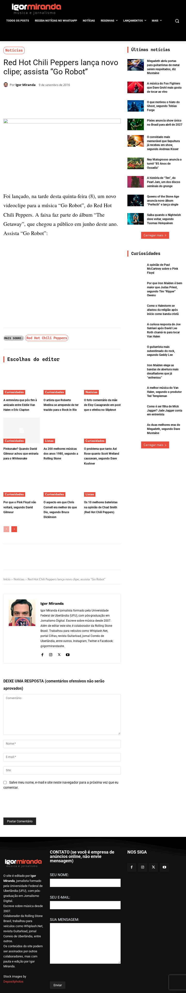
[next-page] (14, 529)
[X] (59, 97)
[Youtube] (68, 654)
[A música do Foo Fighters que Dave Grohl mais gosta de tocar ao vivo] (135, 87)
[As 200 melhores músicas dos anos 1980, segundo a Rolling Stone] (62, 430)
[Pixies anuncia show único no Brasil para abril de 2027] (135, 124)
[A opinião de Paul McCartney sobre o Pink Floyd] (135, 269)
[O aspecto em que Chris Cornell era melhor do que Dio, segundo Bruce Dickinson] (62, 484)
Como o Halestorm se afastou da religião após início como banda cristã (162, 310)
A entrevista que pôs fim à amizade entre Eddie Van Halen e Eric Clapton (20, 405)
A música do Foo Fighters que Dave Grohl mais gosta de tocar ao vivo (164, 87)
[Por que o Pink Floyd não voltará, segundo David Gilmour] (21, 484)
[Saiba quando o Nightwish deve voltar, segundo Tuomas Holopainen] (135, 219)
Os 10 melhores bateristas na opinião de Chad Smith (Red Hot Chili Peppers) (100, 507)
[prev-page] (6, 529)
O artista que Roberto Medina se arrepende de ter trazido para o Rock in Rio (61, 405)
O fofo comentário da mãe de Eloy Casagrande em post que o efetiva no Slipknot (102, 405)
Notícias (14, 50)
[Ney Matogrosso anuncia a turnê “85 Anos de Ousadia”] (135, 163)
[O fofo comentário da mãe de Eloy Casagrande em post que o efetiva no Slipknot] (102, 382)
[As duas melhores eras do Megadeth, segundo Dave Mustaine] (135, 429)
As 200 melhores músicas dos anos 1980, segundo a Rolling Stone (61, 453)
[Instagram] (51, 654)
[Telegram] (82, 97)
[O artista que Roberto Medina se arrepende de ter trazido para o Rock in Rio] (62, 382)
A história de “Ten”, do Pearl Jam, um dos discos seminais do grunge (163, 182)
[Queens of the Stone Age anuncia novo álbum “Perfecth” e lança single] (135, 200)
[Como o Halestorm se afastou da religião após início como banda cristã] (135, 309)
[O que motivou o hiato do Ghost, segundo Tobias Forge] (135, 106)
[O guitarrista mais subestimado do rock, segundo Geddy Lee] (135, 351)
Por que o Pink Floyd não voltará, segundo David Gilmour (19, 507)
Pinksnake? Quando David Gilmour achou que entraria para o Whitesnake (20, 453)
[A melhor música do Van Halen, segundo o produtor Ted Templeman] (135, 391)
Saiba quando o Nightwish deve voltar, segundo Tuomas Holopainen (164, 219)
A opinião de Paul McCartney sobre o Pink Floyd (162, 269)
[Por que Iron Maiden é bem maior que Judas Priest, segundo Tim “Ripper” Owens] (135, 287)
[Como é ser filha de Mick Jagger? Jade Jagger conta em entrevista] (135, 410)
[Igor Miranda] (6, 84)
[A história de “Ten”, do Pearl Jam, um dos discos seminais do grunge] (135, 182)
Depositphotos (13, 981)
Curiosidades (14, 392)
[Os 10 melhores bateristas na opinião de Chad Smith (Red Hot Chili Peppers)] (102, 484)
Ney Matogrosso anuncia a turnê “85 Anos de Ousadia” (164, 163)
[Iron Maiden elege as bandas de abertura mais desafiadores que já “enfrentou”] (135, 369)
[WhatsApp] (71, 97)
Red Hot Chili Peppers (46, 338)
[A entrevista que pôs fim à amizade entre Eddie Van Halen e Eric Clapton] (21, 382)
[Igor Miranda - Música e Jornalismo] (36, 9)
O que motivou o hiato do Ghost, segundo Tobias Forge (163, 106)
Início (6, 579)
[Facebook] (48, 97)
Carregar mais (153, 235)
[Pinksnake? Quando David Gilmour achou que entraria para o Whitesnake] (21, 430)
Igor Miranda (26, 85)
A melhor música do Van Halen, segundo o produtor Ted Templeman (164, 392)
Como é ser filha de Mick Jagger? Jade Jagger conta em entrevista (164, 410)
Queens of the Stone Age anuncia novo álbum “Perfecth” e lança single (163, 200)
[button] (177, 21)
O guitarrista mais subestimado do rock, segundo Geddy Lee (161, 351)
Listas (49, 441)
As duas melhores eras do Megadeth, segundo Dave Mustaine (163, 429)
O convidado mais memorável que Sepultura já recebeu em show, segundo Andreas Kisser (163, 143)
